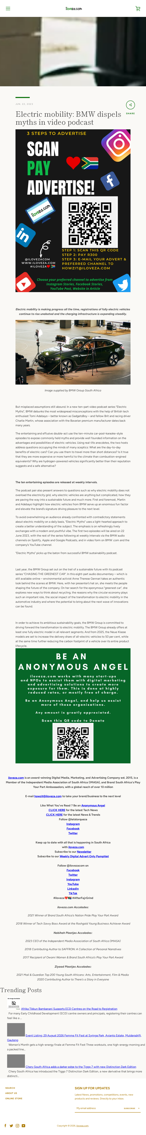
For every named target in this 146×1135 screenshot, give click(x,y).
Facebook (73, 870)
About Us (11, 1093)
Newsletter (84, 851)
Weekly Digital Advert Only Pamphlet (84, 856)
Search (10, 1088)
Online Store (13, 1098)
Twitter (73, 875)
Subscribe (130, 1108)
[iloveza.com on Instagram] (17, 1125)
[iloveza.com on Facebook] (5, 1125)
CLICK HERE (57, 810)
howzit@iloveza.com (48, 796)
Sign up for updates (92, 1088)
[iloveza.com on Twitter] (11, 1125)
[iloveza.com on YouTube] (23, 1125)
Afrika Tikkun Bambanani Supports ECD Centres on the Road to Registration (69, 1008)
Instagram (73, 879)
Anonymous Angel (93, 805)
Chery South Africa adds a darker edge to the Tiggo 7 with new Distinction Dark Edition (81, 1066)
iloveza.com (16, 777)
